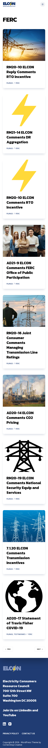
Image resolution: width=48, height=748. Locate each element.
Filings (10, 83)
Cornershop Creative (12, 744)
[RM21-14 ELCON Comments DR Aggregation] (24, 110)
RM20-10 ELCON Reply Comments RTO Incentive (21, 71)
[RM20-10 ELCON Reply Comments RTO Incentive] (24, 45)
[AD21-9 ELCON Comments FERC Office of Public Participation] (24, 241)
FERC (18, 83)
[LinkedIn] (4, 723)
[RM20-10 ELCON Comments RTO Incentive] (24, 175)
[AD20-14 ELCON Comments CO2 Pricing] (24, 391)
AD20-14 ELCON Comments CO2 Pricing (20, 417)
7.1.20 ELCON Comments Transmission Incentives (18, 555)
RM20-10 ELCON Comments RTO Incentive (20, 202)
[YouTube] (9, 723)
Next (39, 649)
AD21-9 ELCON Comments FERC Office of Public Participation (20, 270)
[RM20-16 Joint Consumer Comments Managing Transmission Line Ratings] (24, 311)
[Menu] (42, 4)
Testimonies (19, 634)
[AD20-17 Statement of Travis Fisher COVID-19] (24, 596)
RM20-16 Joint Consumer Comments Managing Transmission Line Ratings (22, 345)
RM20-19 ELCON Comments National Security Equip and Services (24, 485)
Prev (9, 649)
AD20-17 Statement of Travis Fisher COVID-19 (24, 623)
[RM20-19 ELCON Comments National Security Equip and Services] (24, 456)
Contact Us (28, 733)
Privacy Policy (11, 733)
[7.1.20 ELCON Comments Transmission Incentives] (24, 526)
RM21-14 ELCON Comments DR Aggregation (19, 137)
